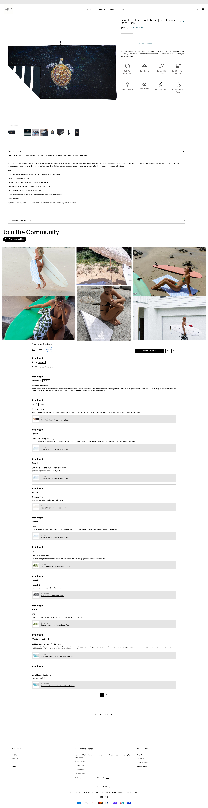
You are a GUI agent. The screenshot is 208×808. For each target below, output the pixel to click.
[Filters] (167, 351)
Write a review (149, 351)
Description (15, 151)
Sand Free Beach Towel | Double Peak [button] (55, 420)
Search (139, 755)
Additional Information (20, 220)
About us (140, 759)
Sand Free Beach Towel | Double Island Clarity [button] (58, 657)
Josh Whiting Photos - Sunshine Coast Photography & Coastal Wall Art (102, 792)
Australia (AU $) (103, 787)
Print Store (15, 755)
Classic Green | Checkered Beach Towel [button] (56, 566)
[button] (36, 419)
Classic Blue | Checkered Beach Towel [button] (55, 449)
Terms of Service (143, 762)
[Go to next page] (111, 695)
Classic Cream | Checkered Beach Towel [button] (56, 508)
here (107, 778)
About (14, 762)
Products (15, 759)
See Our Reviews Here (15, 239)
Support (14, 766)
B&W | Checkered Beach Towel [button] (52, 596)
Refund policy (142, 766)
